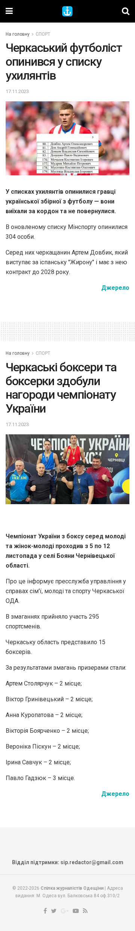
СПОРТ (43, 34)
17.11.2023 (17, 91)
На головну (18, 34)
